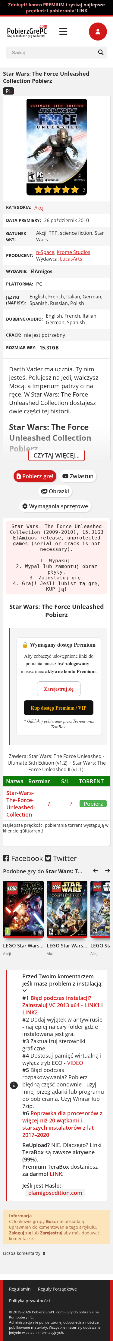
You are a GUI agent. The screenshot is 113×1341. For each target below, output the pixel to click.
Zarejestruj (51, 1233)
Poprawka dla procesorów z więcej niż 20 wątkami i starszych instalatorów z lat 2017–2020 (62, 1124)
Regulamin (20, 1289)
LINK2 (30, 1012)
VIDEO (75, 1062)
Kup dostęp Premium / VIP (58, 707)
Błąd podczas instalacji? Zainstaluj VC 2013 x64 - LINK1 (61, 1001)
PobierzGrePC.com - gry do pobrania (27, 32)
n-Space (45, 252)
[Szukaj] (101, 53)
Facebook (26, 858)
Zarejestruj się (59, 688)
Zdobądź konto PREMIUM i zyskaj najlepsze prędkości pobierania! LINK (56, 8)
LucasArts (71, 258)
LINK (56, 1173)
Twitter (64, 858)
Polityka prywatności (29, 1300)
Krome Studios (73, 252)
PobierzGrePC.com (48, 1312)
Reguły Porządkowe (57, 1289)
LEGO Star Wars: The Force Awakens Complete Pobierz (23, 945)
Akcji (39, 207)
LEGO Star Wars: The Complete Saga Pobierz (67, 945)
